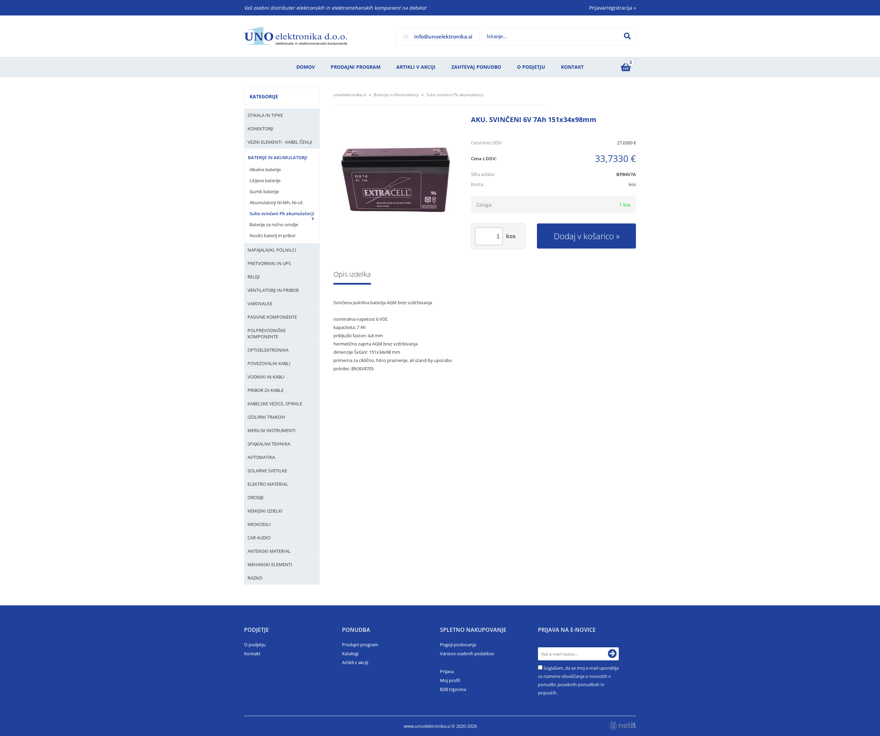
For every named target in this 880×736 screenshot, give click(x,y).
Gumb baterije (264, 191)
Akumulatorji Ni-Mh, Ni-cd (276, 202)
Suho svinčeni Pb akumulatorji (282, 213)
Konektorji (260, 128)
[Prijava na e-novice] (612, 653)
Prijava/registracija (612, 7)
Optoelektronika (268, 350)
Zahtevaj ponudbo (476, 67)
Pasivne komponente (272, 317)
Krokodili (259, 524)
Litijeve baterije (265, 180)
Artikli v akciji (416, 67)
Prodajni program (356, 67)
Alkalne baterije (265, 169)
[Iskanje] (627, 36)
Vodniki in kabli (266, 377)
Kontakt (572, 67)
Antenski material (269, 551)
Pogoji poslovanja (458, 644)
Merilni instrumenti (272, 430)
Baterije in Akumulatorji (277, 157)
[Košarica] (625, 67)
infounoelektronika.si (443, 36)
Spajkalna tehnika (269, 444)
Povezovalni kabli (269, 363)
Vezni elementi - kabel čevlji (280, 142)
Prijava (447, 671)
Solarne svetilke (267, 471)
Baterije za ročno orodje (274, 224)
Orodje (256, 497)
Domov (305, 67)
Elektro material (268, 484)
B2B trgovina (453, 689)
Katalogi (350, 653)
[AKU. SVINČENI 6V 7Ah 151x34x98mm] (395, 180)
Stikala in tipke (265, 115)
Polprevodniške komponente (267, 333)
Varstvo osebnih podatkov (467, 653)
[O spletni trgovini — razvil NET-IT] (623, 726)
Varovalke (260, 303)
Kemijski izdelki (265, 511)
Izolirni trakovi (266, 417)
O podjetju (531, 67)
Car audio (259, 538)
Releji (254, 277)
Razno (255, 578)
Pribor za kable (266, 390)
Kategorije (264, 96)
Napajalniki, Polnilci (272, 250)
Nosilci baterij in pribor (273, 235)
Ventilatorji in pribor (273, 290)
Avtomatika (261, 457)
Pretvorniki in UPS (269, 263)
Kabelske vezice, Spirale (275, 403)
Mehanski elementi (270, 564)
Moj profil (450, 680)
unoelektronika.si (349, 95)
